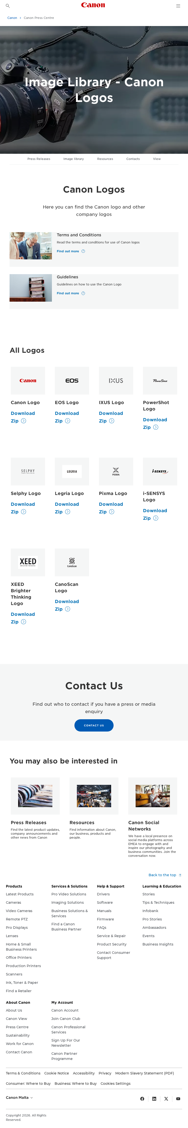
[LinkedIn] (154, 1099)
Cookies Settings (115, 1083)
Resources (105, 159)
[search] (8, 6)
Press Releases (38, 159)
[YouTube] (178, 1099)
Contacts (133, 159)
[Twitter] (166, 1099)
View (157, 159)
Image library (73, 159)
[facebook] (142, 1099)
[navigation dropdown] (178, 6)
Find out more (68, 251)
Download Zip (23, 417)
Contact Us (94, 725)
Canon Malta (18, 1098)
